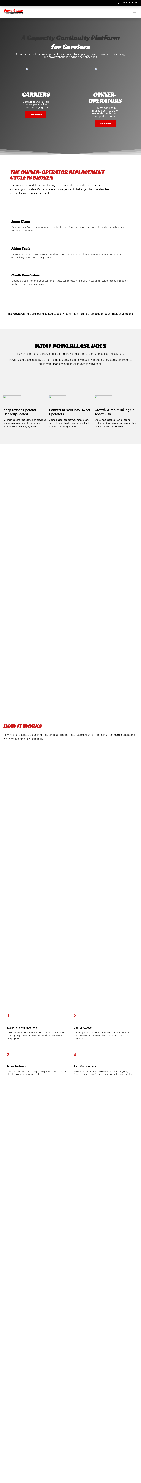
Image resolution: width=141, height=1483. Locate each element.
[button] (134, 11)
